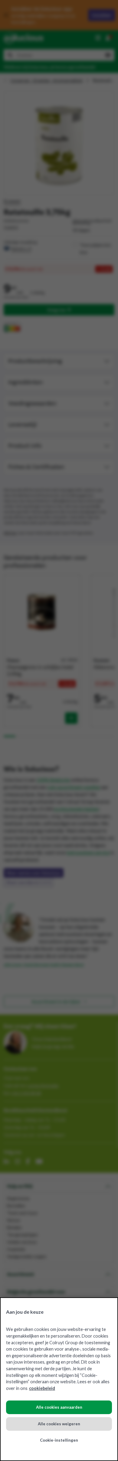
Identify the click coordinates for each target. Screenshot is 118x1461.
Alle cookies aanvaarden (59, 1407)
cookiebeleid (42, 1388)
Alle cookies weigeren (59, 1423)
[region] (59, 1379)
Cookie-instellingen (59, 1440)
